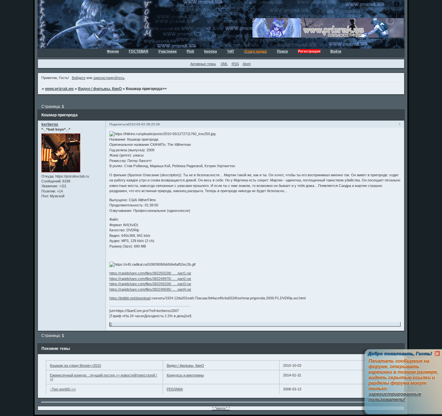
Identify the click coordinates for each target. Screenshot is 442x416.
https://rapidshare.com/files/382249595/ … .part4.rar (150, 289)
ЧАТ (230, 51)
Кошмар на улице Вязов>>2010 (75, 365)
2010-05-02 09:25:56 (144, 124)
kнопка (210, 51)
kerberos (49, 124)
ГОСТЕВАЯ (138, 51)
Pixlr (190, 51)
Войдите (78, 78)
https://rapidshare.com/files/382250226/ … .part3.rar (150, 284)
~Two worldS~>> (63, 389)
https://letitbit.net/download (129, 298)
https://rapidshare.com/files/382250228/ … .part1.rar (150, 273)
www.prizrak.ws (59, 89)
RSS (235, 64)
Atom (247, 64)
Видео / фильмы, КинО (100, 89)
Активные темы (203, 64)
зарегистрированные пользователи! (395, 396)
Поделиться (118, 124)
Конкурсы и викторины (185, 375)
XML (224, 64)
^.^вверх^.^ (221, 408)
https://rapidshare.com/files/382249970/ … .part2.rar (150, 279)
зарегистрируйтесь (109, 78)
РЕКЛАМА (175, 389)
